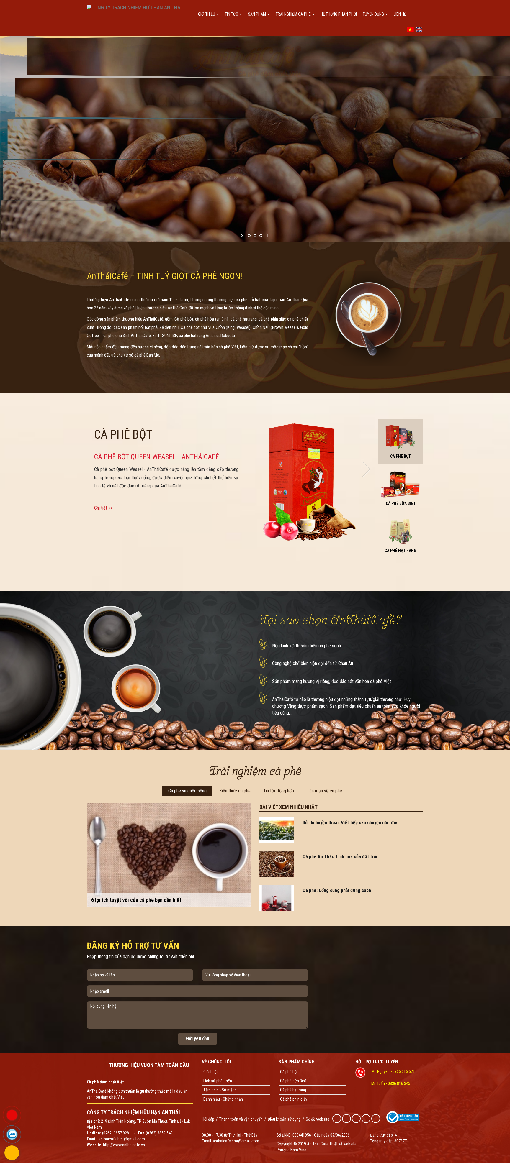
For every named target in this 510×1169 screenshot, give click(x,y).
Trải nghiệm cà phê (294, 14)
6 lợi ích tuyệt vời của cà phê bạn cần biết (136, 900)
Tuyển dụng (374, 14)
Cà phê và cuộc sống (187, 791)
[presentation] (86, 469)
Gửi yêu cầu (197, 1038)
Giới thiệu (207, 14)
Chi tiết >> (103, 508)
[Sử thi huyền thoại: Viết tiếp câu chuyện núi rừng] (276, 830)
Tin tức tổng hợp (278, 791)
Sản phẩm (257, 14)
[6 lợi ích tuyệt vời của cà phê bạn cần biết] (169, 855)
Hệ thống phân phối (339, 14)
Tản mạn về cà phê (324, 791)
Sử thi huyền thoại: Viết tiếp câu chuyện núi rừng (351, 822)
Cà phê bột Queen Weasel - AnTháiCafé (156, 457)
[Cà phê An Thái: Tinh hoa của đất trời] (276, 863)
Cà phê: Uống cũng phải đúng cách (337, 890)
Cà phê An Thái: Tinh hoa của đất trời (340, 856)
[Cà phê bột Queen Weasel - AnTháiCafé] (310, 480)
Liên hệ (400, 14)
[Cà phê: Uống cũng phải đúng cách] (276, 897)
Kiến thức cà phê (235, 791)
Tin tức (232, 14)
